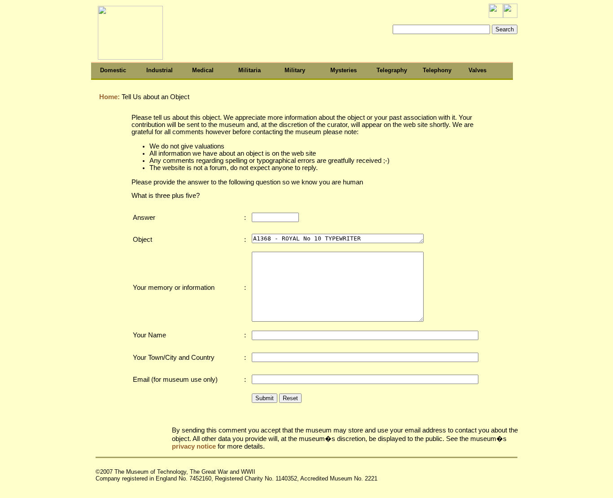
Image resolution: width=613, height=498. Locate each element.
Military (295, 70)
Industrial (159, 70)
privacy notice (194, 446)
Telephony (437, 70)
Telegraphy (392, 70)
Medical (203, 70)
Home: (108, 96)
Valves (477, 70)
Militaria (249, 70)
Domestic (113, 70)
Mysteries (343, 70)
